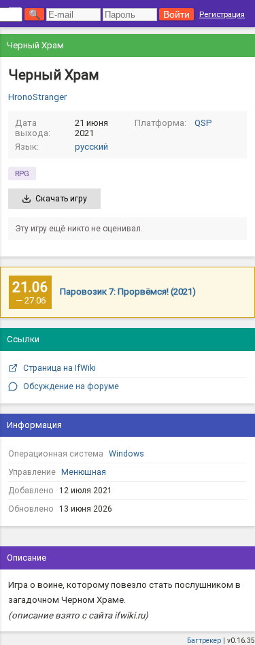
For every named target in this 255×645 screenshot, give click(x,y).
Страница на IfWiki (59, 368)
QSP (203, 123)
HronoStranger (37, 97)
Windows (126, 454)
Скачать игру (61, 198)
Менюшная (83, 472)
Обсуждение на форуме (71, 386)
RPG (22, 173)
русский (91, 147)
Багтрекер (204, 640)
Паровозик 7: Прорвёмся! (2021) (128, 291)
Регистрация (222, 14)
